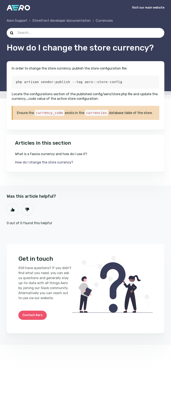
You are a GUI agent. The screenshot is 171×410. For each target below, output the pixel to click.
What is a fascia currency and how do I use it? (51, 154)
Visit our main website (148, 7)
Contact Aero (33, 315)
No (27, 210)
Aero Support (17, 21)
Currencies (104, 21)
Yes (13, 210)
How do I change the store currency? (44, 162)
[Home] (18, 7)
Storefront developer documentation (61, 21)
